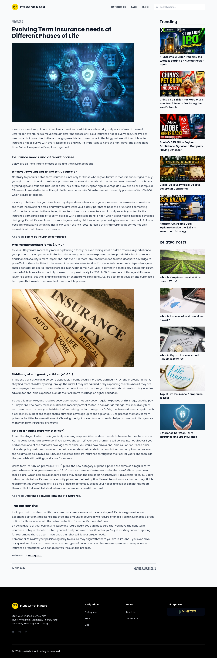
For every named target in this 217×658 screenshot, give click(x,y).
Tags (134, 7)
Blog (145, 7)
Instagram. (35, 555)
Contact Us (132, 618)
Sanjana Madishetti (145, 567)
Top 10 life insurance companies (45, 237)
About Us (131, 612)
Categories (118, 7)
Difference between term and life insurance (52, 496)
